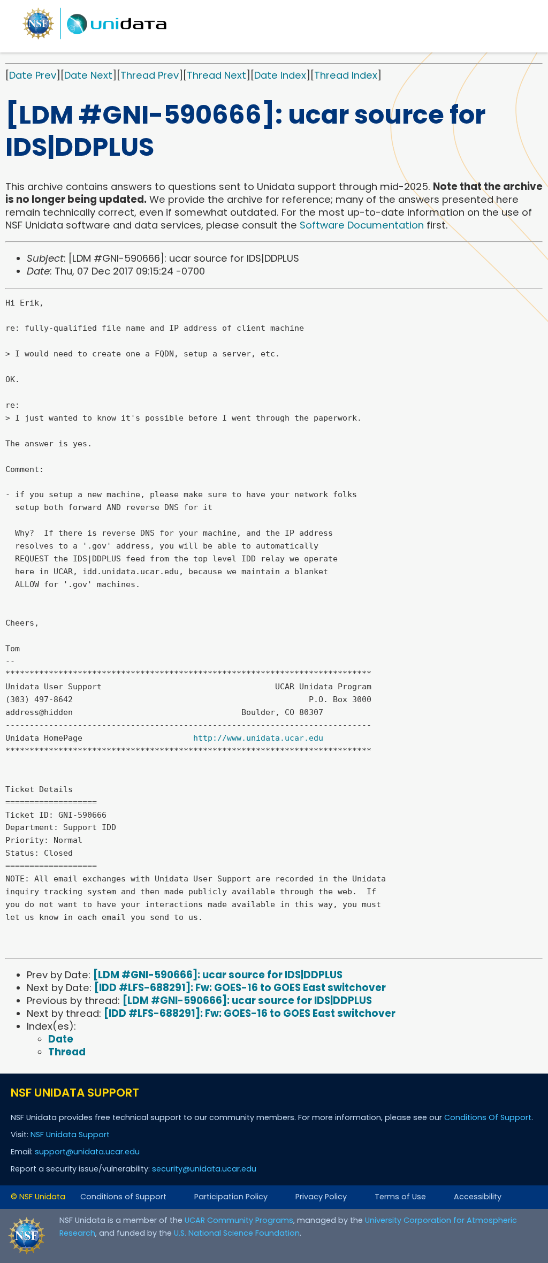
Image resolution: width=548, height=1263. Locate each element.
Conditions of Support (123, 1196)
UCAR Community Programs (239, 1220)
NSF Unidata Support (70, 1134)
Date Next (88, 75)
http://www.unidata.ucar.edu (258, 738)
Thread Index (345, 75)
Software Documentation (362, 225)
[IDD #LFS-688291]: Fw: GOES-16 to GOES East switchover (240, 987)
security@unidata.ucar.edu (204, 1168)
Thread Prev (149, 75)
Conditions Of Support (487, 1117)
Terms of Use (400, 1196)
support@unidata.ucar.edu (87, 1151)
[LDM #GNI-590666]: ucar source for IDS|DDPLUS (217, 975)
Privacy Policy (321, 1196)
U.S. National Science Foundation (237, 1233)
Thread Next (216, 75)
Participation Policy (231, 1196)
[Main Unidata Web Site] (94, 38)
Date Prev (32, 75)
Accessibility (477, 1196)
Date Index (280, 75)
